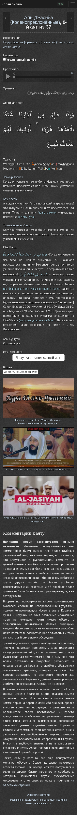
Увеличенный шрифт (21, 59)
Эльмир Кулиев (13, 177)
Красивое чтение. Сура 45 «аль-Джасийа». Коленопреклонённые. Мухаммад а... (38, 420)
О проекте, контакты (38, 794)
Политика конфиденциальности (46, 801)
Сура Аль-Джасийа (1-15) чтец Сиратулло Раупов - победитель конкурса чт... (38, 518)
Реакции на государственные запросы (32, 799)
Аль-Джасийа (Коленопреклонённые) (35, 20)
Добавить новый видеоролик (20, 371)
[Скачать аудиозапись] (72, 73)
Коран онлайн (12, 4)
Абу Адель (10, 199)
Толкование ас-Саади (17, 225)
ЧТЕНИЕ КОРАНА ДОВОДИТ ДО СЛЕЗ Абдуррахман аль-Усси (38, 469)
